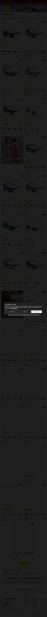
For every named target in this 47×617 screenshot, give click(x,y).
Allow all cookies (36, 311)
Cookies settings (12, 311)
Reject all (25, 311)
